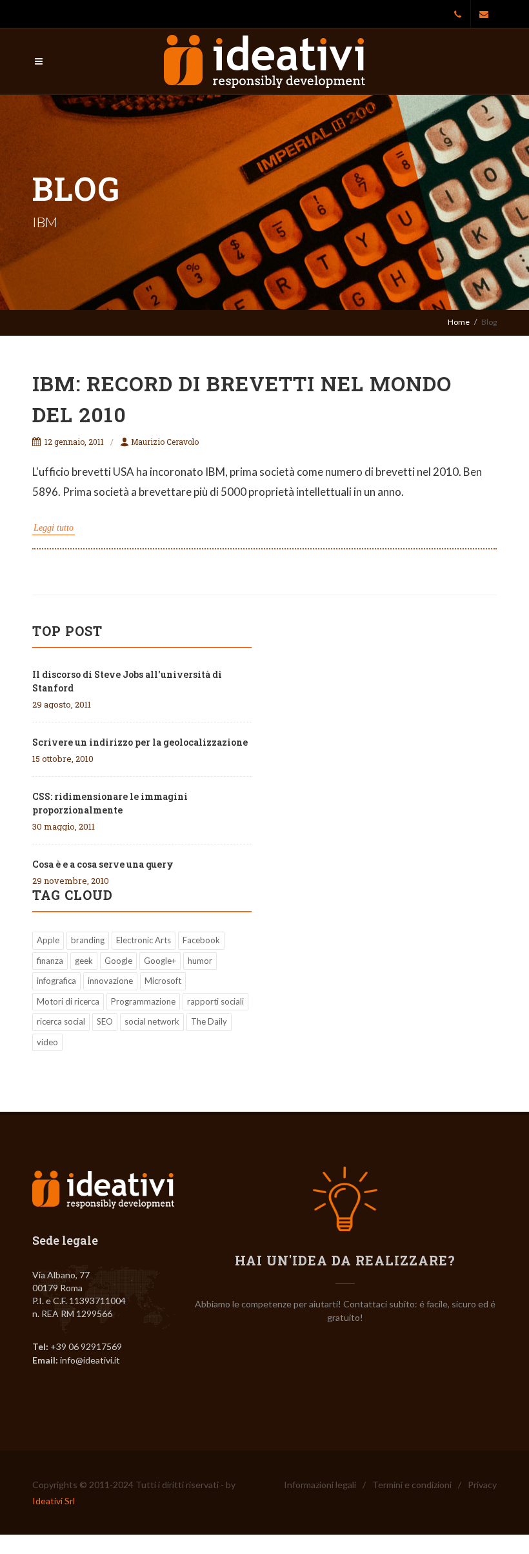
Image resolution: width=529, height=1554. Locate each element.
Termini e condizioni (412, 1484)
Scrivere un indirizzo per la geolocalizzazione (140, 742)
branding (88, 940)
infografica (56, 981)
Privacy (482, 1484)
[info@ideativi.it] (484, 14)
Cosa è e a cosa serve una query (103, 864)
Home (459, 322)
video (47, 1042)
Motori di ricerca (68, 1001)
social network (152, 1021)
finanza (50, 961)
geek (84, 961)
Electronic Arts (143, 940)
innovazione (110, 981)
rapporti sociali (215, 1001)
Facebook (201, 940)
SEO (105, 1021)
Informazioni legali (320, 1484)
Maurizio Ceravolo (165, 441)
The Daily (209, 1021)
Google (118, 961)
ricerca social (61, 1021)
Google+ (160, 961)
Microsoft (163, 981)
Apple (48, 940)
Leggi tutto (54, 528)
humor (200, 961)
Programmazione (143, 1001)
